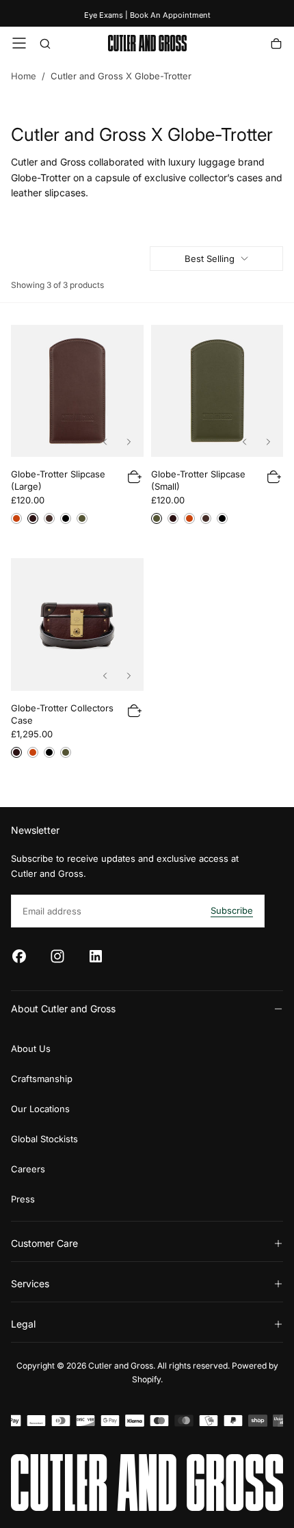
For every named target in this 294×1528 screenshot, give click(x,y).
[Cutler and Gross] (147, 1482)
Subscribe (232, 910)
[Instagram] (57, 956)
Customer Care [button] (44, 1243)
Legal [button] (23, 1324)
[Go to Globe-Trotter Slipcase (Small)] (217, 391)
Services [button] (30, 1283)
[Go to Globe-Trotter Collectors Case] (77, 624)
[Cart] (276, 45)
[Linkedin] (96, 956)
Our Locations (40, 1108)
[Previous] (105, 442)
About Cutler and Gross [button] (63, 1008)
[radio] (16, 518)
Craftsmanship (41, 1078)
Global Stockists (44, 1138)
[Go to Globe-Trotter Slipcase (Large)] (77, 391)
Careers (28, 1168)
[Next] (128, 442)
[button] (19, 43)
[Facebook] (19, 956)
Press (23, 1199)
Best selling (210, 258)
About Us (31, 1048)
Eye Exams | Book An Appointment (147, 15)
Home (23, 75)
